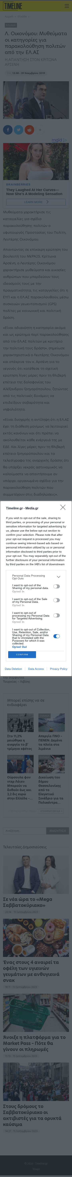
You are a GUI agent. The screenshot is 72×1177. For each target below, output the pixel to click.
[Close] (64, 508)
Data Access (36, 668)
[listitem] (36, 577)
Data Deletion (13, 668)
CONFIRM (22, 654)
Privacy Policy (58, 668)
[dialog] (36, 588)
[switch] (56, 586)
